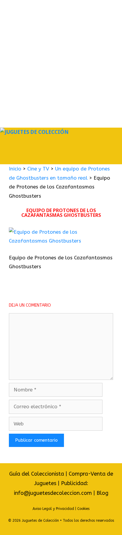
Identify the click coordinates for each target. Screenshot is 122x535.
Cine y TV (38, 169)
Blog (102, 493)
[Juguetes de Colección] (34, 132)
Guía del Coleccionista (36, 474)
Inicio (15, 169)
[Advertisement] (61, 64)
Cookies (83, 509)
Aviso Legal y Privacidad (53, 509)
